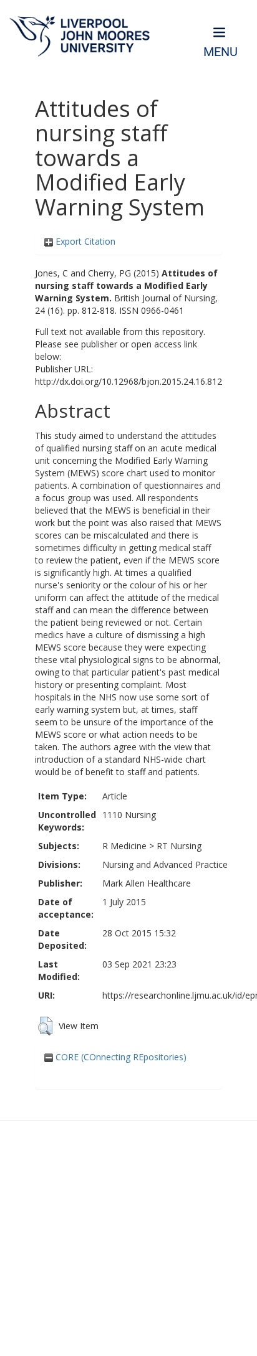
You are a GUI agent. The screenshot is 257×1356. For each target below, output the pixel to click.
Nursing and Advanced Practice (165, 864)
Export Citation (84, 241)
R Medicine (124, 846)
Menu (220, 52)
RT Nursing (179, 846)
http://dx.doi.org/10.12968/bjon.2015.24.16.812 (128, 381)
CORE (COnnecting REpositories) (120, 1057)
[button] (45, 1026)
